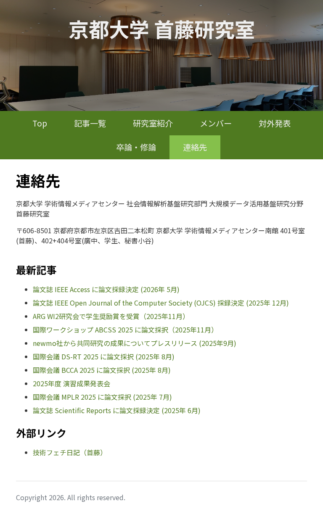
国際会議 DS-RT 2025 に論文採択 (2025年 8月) (104, 356)
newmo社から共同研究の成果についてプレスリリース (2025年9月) (134, 343)
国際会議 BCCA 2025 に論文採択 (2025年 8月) (102, 370)
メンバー (216, 123)
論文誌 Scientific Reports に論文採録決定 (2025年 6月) (117, 410)
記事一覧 (90, 123)
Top (39, 123)
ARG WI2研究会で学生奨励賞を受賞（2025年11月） (111, 316)
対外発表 (275, 123)
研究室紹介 (153, 123)
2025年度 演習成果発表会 (71, 383)
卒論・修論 (136, 147)
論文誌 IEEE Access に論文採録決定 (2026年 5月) (106, 289)
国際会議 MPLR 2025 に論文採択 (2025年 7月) (102, 397)
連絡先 (195, 147)
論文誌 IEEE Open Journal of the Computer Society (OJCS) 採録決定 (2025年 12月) (161, 303)
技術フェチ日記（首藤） (70, 452)
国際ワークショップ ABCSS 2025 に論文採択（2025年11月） (125, 329)
